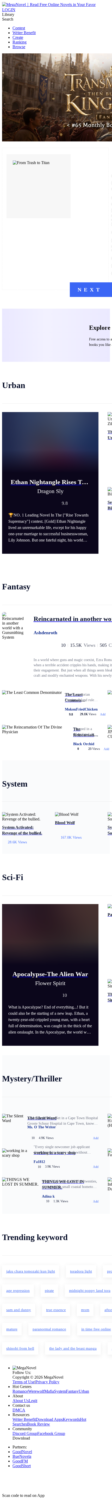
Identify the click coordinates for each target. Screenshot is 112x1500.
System (60, 1391)
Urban (84, 1391)
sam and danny (18, 1310)
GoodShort (22, 1466)
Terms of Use (24, 1382)
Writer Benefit (24, 32)
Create (18, 37)
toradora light (81, 1271)
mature (11, 1329)
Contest (19, 28)
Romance (20, 1391)
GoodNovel (22, 1451)
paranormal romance (49, 1329)
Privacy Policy (47, 1382)
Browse (19, 47)
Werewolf (36, 1391)
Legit (33, 1400)
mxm (85, 1310)
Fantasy (72, 1391)
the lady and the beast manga (73, 1348)
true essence (56, 1310)
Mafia (49, 1391)
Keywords (71, 1419)
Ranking (20, 42)
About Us (21, 1400)
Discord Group (25, 1433)
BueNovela (22, 1456)
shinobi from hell (20, 1348)
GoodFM (20, 1461)
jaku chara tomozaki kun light (30, 1271)
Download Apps (49, 1419)
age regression (18, 1291)
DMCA (19, 1410)
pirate (49, 1291)
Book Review (38, 1424)
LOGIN (8, 10)
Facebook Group (51, 1433)
